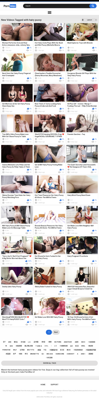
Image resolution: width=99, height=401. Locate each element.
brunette (34, 354)
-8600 (90, 346)
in (6, 346)
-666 (20, 354)
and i (83, 354)
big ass (50, 354)
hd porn (57, 342)
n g (26, 354)
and (9, 342)
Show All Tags (49, 363)
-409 (76, 342)
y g (45, 350)
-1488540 (63, 346)
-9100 (22, 342)
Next (56, 332)
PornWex (47, 397)
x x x (62, 350)
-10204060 (78, 350)
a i (71, 346)
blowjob (29, 346)
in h (68, 350)
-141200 (49, 358)
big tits (30, 350)
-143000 (91, 342)
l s (55, 346)
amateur (68, 342)
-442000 (18, 346)
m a (16, 342)
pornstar (6, 350)
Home (43, 385)
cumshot (70, 354)
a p (14, 354)
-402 (39, 350)
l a (29, 342)
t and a (38, 346)
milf (15, 350)
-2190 (35, 342)
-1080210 (53, 350)
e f (4, 342)
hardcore (60, 354)
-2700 (22, 350)
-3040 (90, 354)
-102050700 (90, 350)
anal (83, 346)
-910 (43, 342)
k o (77, 346)
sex (11, 346)
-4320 (7, 354)
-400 (49, 342)
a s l (46, 346)
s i (43, 354)
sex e (83, 342)
